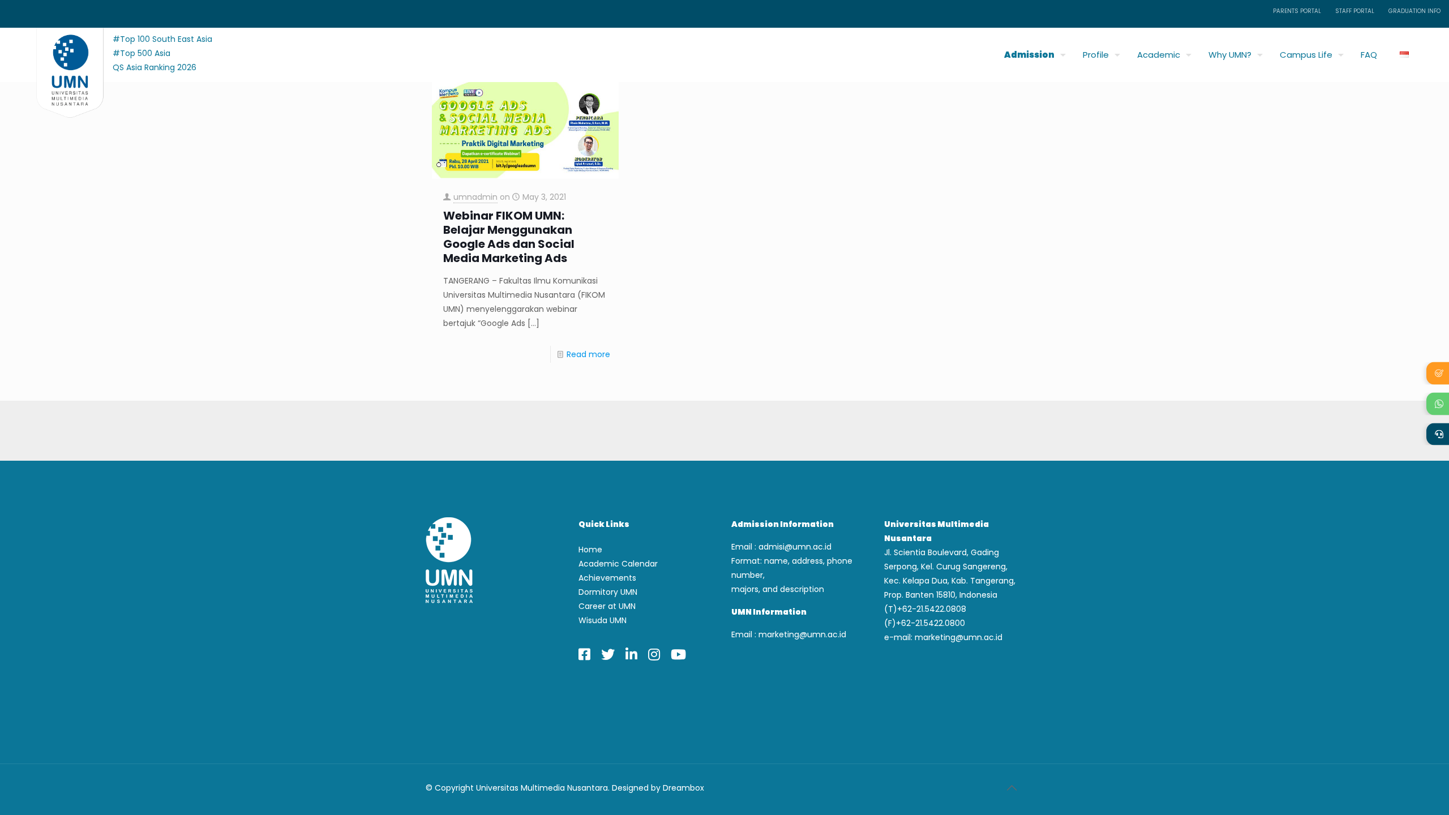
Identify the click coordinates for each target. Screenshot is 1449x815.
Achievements (607, 578)
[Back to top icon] (1011, 788)
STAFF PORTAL (1354, 11)
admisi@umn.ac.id (794, 546)
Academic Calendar (618, 563)
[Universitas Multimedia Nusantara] (59, 52)
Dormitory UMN (607, 592)
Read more (588, 354)
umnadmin (475, 197)
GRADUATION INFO (1414, 11)
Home (590, 549)
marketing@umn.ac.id (802, 634)
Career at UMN (607, 606)
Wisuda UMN (602, 620)
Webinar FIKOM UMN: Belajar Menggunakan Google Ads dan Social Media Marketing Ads (509, 237)
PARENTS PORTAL (1297, 11)
